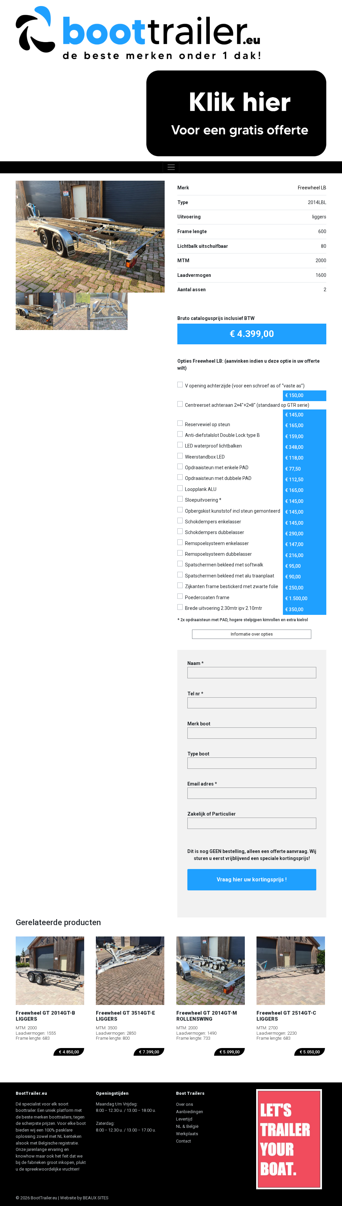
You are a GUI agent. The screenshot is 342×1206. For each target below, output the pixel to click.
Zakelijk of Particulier (211, 814)
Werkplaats (187, 1133)
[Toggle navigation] (171, 167)
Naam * (195, 663)
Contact (183, 1141)
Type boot (198, 753)
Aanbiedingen (189, 1111)
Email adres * (202, 784)
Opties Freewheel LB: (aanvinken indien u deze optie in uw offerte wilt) (248, 364)
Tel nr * (195, 693)
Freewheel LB (312, 187)
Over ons (184, 1104)
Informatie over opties (252, 634)
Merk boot (198, 723)
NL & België (187, 1126)
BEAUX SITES (96, 1197)
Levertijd (184, 1119)
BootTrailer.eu (44, 1197)
